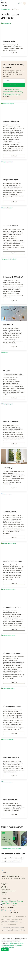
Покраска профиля (11, 757)
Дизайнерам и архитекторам (8, 891)
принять (4, 949)
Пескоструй (8, 325)
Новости (3, 884)
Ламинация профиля (12, 706)
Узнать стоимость (6, 878)
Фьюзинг (6, 371)
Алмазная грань (10, 512)
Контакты (3, 894)
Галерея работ (9, 41)
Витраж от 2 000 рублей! (13, 277)
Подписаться (14, 85)
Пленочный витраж (11, 121)
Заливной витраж (10, 226)
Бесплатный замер (19, 878)
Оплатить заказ (14, 913)
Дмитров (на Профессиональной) (12, 858)
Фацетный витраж (10, 180)
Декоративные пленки (12, 653)
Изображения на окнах (12, 561)
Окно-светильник (10, 800)
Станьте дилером (5, 889)
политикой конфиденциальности (9, 921)
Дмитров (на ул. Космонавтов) (11, 861)
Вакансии (3, 886)
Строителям (4, 892)
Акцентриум (8, 468)
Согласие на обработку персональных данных (13, 929)
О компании (4, 883)
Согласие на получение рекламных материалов (13, 930)
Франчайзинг (4, 887)
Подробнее (14, 52)
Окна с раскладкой (11, 422)
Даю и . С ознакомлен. (13, 93)
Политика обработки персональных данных (12, 927)
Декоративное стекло (12, 607)
